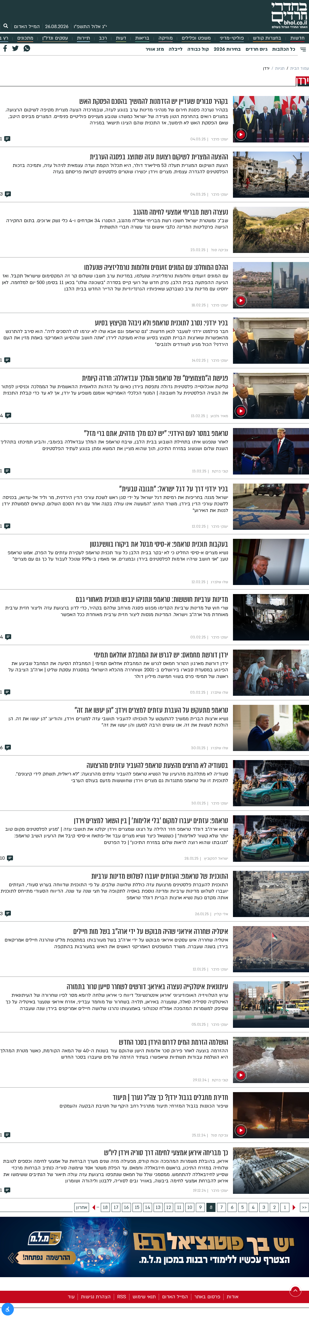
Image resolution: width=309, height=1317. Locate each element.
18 (105, 1207)
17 (116, 1207)
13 (158, 1207)
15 (137, 1207)
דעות (121, 38)
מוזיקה (165, 38)
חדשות (297, 38)
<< (304, 1207)
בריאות (142, 38)
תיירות (83, 38)
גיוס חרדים (256, 49)
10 (189, 1207)
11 (179, 1207)
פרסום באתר (207, 1296)
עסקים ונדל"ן (55, 38)
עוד (71, 1296)
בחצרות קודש (267, 38)
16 (126, 1207)
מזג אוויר (154, 49)
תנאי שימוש (144, 1296)
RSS (121, 1296)
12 (168, 1207)
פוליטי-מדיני (232, 38)
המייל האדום (27, 26)
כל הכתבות (283, 49)
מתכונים (25, 38)
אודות (232, 1296)
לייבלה (176, 49)
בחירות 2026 (227, 49)
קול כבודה (198, 49)
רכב (103, 38)
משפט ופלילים (196, 38)
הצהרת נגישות (96, 1296)
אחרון (81, 1207)
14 (147, 1207)
